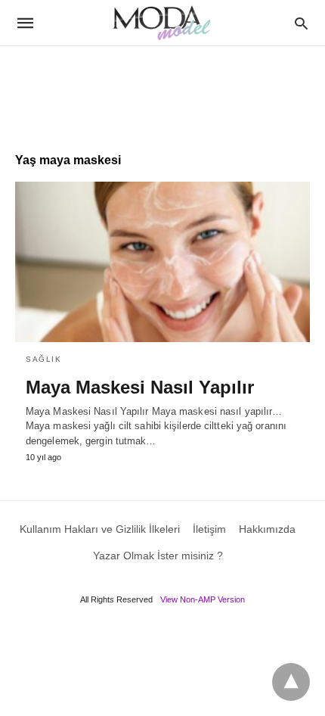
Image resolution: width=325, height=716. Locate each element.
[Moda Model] (162, 22)
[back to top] (291, 682)
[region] (162, 91)
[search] (301, 23)
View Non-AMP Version (202, 599)
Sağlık (43, 359)
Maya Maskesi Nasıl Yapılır (140, 387)
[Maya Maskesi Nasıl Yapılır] (162, 262)
